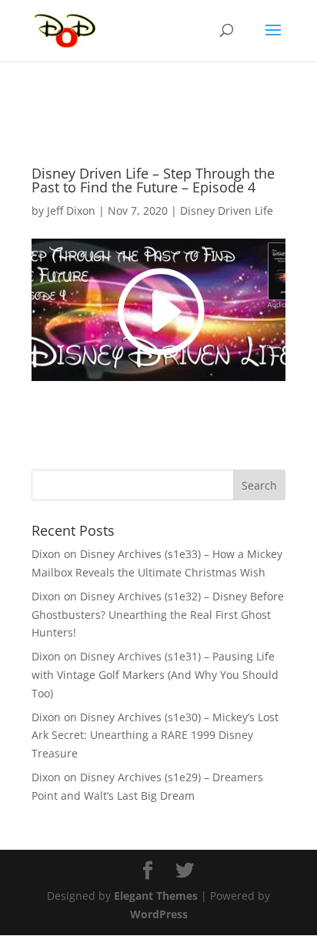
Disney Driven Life (226, 210)
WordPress (159, 914)
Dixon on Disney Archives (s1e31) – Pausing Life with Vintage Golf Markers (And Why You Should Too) (155, 674)
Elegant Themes (156, 895)
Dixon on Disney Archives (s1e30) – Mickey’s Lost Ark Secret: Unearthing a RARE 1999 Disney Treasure (155, 735)
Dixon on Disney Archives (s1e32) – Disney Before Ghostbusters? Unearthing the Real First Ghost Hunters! (158, 614)
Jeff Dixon (71, 210)
